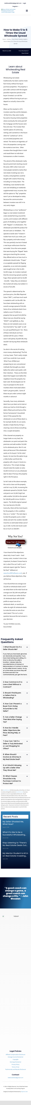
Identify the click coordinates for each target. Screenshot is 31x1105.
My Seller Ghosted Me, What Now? (13, 823)
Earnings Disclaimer (15, 1062)
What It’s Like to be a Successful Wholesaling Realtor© (14, 833)
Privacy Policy (15, 1064)
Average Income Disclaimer (15, 1057)
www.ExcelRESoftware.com (12, 573)
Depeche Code (24, 1091)
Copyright (15, 1059)
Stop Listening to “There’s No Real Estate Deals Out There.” (15, 844)
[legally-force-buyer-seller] (8, 9)
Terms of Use (15, 1067)
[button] (15, 648)
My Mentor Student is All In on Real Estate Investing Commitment (15, 854)
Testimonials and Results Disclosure (15, 1069)
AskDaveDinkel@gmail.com (15, 1077)
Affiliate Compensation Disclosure (15, 1054)
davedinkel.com (6, 790)
